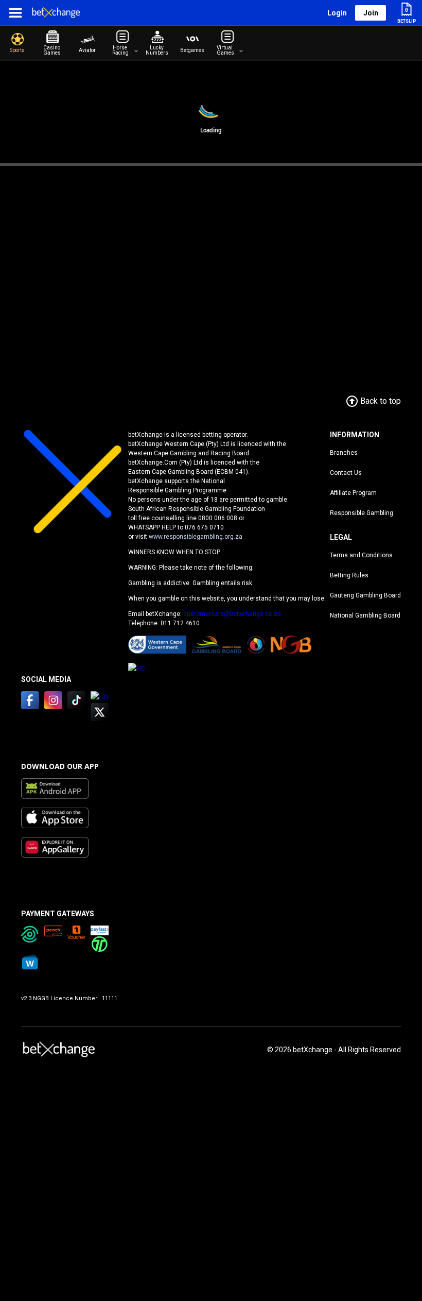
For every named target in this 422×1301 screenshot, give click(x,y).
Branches (344, 452)
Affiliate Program (353, 493)
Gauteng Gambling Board (365, 595)
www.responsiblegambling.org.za (195, 536)
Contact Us (346, 472)
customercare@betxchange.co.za (232, 614)
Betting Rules (349, 575)
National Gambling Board (365, 615)
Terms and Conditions (361, 555)
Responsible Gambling (361, 513)
